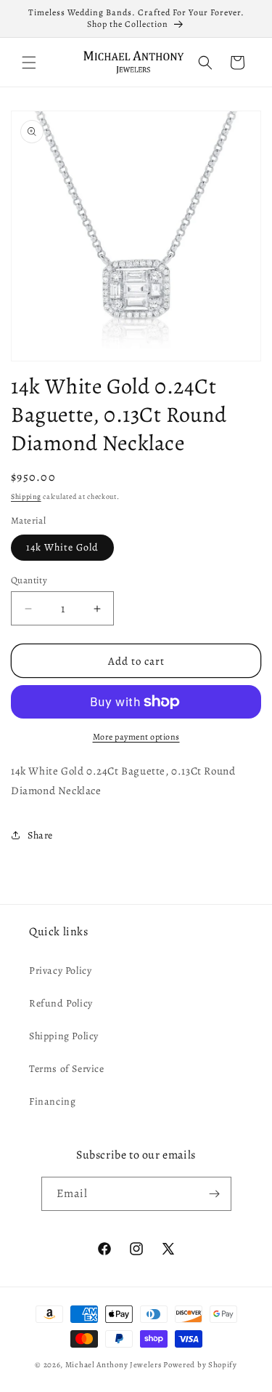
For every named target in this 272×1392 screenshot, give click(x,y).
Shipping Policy (64, 1036)
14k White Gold (62, 547)
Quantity (29, 580)
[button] (29, 63)
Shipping (26, 496)
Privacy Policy (60, 970)
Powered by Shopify (200, 1364)
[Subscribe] (215, 1194)
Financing (52, 1101)
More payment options (136, 737)
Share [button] (40, 835)
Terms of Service (66, 1069)
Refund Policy (61, 1003)
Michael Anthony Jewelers (113, 1364)
